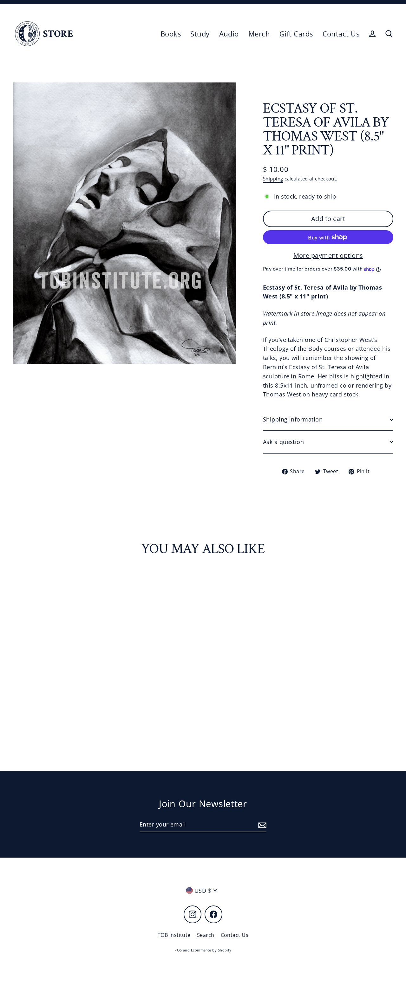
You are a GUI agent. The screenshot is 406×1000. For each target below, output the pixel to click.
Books (170, 33)
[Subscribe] (261, 824)
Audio (229, 33)
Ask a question (283, 442)
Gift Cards (296, 33)
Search (205, 934)
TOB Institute (174, 934)
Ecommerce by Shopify (211, 950)
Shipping (273, 178)
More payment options (328, 255)
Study (199, 33)
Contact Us (341, 33)
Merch (259, 33)
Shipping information (293, 419)
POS (178, 950)
